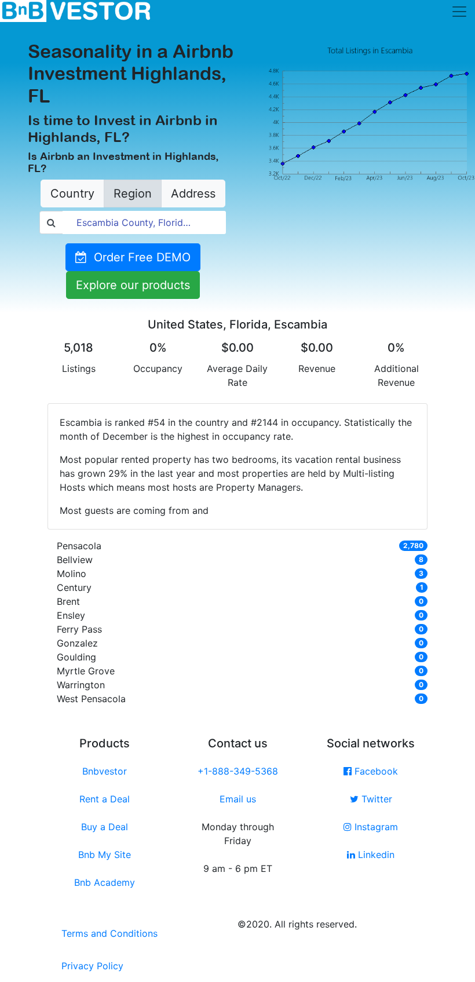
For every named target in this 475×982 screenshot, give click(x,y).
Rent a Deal (104, 799)
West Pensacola (91, 698)
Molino (71, 573)
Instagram (375, 827)
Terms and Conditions (109, 933)
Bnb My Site (104, 854)
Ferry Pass (79, 629)
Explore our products (133, 285)
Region (133, 193)
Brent (68, 601)
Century (74, 587)
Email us (238, 799)
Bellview (75, 559)
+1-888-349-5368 (238, 771)
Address (193, 193)
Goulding (76, 657)
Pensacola (79, 546)
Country (72, 193)
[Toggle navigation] (459, 12)
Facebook (375, 771)
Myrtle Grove (86, 671)
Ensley (71, 615)
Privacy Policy (92, 966)
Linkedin (374, 854)
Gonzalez (77, 643)
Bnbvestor (104, 771)
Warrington (81, 685)
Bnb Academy (104, 882)
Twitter (375, 799)
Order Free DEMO (139, 257)
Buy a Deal (104, 827)
